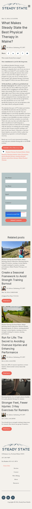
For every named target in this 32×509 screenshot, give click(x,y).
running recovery (21, 330)
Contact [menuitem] (16, 472)
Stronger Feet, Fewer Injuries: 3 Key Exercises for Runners (15, 406)
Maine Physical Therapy (17, 267)
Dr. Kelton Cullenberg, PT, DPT (16, 47)
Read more (6, 300)
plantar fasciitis (24, 397)
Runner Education (12, 261)
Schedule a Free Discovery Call (12, 147)
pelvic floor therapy (12, 158)
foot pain (4, 399)
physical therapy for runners (16, 399)
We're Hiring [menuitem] (16, 476)
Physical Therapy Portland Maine (15, 152)
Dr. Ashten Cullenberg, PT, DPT (16, 415)
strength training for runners (10, 265)
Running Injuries (12, 154)
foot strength (16, 397)
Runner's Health (23, 326)
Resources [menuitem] (16, 483)
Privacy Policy (6, 465)
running (15, 263)
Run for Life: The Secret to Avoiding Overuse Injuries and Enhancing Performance (14, 345)
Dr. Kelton (15, 328)
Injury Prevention (23, 154)
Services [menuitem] (16, 468)
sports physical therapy (8, 156)
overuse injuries (22, 263)
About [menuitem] (16, 479)
